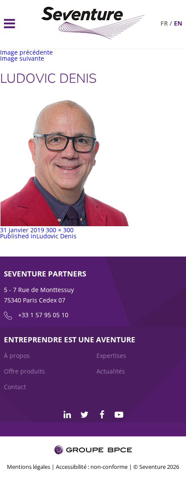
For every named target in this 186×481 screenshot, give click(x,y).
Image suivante (22, 58)
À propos (17, 355)
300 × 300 (60, 230)
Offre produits (24, 371)
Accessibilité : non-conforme (92, 467)
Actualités (110, 371)
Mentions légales (28, 467)
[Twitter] (84, 414)
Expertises (111, 355)
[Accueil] (93, 37)
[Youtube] (119, 414)
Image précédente (26, 52)
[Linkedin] (67, 414)
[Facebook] (101, 414)
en (178, 23)
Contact (15, 387)
